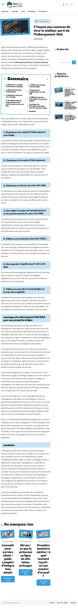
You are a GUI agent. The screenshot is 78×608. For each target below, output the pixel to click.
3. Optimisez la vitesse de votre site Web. (14, 96)
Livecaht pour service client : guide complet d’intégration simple (7, 558)
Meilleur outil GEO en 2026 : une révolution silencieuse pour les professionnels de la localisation (71, 105)
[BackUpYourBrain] (14, 4)
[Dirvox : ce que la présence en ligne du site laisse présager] (26, 534)
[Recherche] (66, 4)
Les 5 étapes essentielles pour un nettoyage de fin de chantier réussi (70, 117)
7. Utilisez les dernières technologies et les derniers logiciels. (38, 99)
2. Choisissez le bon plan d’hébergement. (14, 91)
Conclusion (32, 111)
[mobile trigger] (3, 4)
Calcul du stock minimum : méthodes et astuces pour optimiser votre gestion (70, 92)
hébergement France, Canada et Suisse (31, 62)
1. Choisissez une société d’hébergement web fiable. (14, 85)
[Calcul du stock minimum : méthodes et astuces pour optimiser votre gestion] (58, 90)
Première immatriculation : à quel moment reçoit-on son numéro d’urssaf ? (43, 560)
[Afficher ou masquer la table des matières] (38, 79)
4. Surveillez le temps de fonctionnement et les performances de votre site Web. (15, 103)
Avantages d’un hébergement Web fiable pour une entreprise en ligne (38, 106)
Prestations (44, 21)
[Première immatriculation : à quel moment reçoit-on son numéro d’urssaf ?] (43, 534)
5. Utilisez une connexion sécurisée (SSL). (37, 86)
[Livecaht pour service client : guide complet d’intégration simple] (7, 534)
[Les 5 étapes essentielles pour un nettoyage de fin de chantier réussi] (59, 116)
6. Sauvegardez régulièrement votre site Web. (37, 92)
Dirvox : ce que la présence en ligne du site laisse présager (25, 555)
